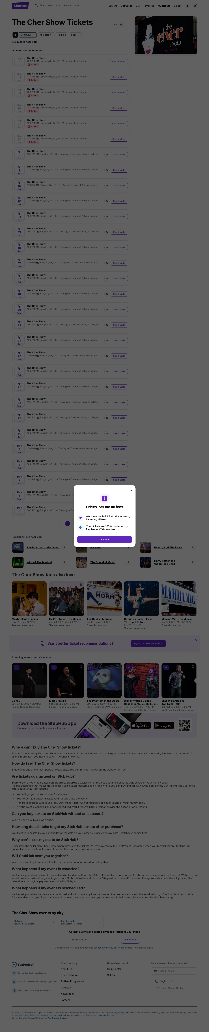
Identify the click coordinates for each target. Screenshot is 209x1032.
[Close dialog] (131, 490)
